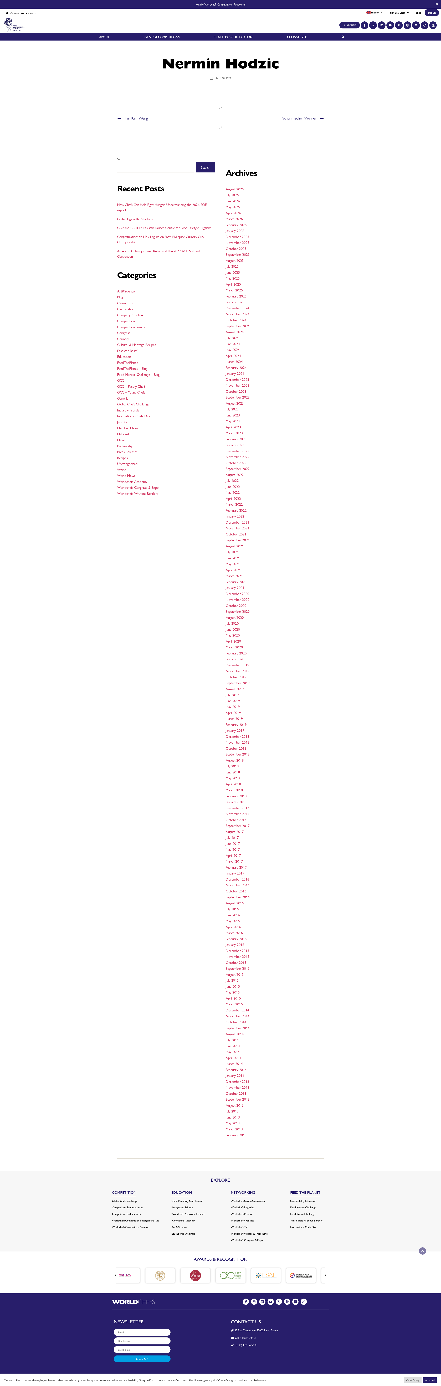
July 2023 (232, 408)
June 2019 (233, 700)
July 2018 (232, 765)
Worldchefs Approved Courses (188, 1214)
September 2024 (238, 325)
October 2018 (236, 748)
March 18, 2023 (223, 78)
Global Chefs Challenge (133, 403)
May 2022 (233, 492)
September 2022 (238, 468)
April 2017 (233, 855)
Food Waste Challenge (302, 1214)
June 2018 (233, 771)
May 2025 (233, 278)
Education (124, 356)
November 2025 (237, 242)
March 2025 (234, 289)
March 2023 (234, 432)
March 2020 (234, 646)
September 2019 (238, 682)
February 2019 (236, 724)
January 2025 (235, 301)
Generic (122, 398)
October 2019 (236, 676)
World (121, 469)
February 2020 (236, 652)
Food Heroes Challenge (303, 1207)
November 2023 (237, 385)
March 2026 (234, 218)
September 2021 (238, 539)
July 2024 (232, 337)
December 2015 (237, 950)
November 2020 (237, 599)
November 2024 (237, 313)
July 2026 (232, 194)
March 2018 (234, 789)
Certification (125, 308)
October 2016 (236, 890)
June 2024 (233, 343)
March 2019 (234, 718)
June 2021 (233, 557)
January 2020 (235, 658)
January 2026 (235, 230)
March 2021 (234, 575)
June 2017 (233, 843)
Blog (120, 296)
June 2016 (233, 914)
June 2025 (233, 272)
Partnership (125, 445)
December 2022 (237, 450)
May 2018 (233, 777)
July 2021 (232, 551)
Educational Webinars (183, 1233)
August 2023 (235, 403)
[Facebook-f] (364, 25)
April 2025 (233, 284)
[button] (325, 1275)
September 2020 (238, 611)
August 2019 (235, 688)
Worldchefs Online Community (248, 1201)
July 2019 (232, 694)
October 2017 (236, 819)
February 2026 (236, 224)
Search (120, 159)
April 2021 (233, 569)
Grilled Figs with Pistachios (135, 218)
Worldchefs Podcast (242, 1214)
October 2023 (236, 391)
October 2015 (236, 962)
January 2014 (235, 1075)
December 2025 (237, 236)
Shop (418, 12)
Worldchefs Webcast (242, 1220)
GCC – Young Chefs (131, 392)
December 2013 (237, 1081)
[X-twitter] (399, 25)
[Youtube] (390, 25)
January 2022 (235, 516)
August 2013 (235, 1105)
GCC (120, 380)
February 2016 (236, 938)
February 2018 (236, 795)
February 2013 (236, 1134)
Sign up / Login (397, 12)
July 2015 (232, 980)
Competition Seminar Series (127, 1207)
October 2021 (236, 533)
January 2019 (235, 730)
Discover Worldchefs (20, 12)
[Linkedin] (382, 25)
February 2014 (236, 1069)
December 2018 (237, 736)
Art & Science (179, 1227)
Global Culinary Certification (187, 1201)
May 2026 (233, 206)
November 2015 (237, 956)
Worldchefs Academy (132, 481)
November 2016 (237, 884)
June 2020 (233, 629)
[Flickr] (416, 25)
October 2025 (236, 248)
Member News (127, 427)
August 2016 (235, 902)
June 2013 (233, 1117)
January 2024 (235, 373)
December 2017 (237, 807)
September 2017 (238, 825)
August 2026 (235, 188)
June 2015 (233, 986)
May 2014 (233, 1051)
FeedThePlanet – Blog (132, 368)
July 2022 (232, 480)
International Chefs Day (133, 415)
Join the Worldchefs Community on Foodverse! (220, 4)
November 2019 (237, 670)
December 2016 (237, 879)
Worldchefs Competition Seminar (130, 1227)
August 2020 (235, 617)
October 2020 (236, 605)
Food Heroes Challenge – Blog (138, 374)
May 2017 (233, 849)
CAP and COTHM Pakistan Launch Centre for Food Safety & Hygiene (164, 227)
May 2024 (233, 349)
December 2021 (237, 522)
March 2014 (234, 1063)
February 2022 (236, 510)
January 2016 (235, 944)
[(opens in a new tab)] (132, 1275)
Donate (432, 12)
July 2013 (232, 1111)
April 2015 (233, 998)
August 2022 (235, 474)
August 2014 (235, 1033)
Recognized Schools (182, 1207)
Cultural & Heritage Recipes (136, 344)
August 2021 (235, 545)
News (121, 439)
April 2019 (233, 712)
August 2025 (235, 260)
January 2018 (235, 801)
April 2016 (233, 926)
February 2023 (236, 438)
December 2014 (237, 1009)
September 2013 (238, 1099)
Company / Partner (130, 314)
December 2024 (237, 307)
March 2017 (234, 861)
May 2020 (233, 635)
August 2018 (235, 760)
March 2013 (234, 1128)
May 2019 (233, 706)
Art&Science (126, 291)
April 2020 (233, 641)
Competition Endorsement (126, 1214)
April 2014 (233, 1057)
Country (123, 338)
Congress (123, 332)
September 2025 (238, 254)
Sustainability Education (303, 1201)
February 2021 (236, 581)
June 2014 (233, 1045)
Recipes (122, 457)
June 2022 (233, 486)
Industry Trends (128, 410)
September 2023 (238, 397)
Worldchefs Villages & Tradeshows (249, 1233)
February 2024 (236, 367)
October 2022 (236, 462)
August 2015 (235, 974)
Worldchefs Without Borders (137, 493)
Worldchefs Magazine (242, 1207)
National (123, 433)
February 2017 (236, 867)
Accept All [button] (430, 1380)
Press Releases (127, 451)
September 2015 (238, 968)
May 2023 (233, 420)
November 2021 (237, 527)
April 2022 (233, 498)
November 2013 (237, 1087)
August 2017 (235, 831)
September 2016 (238, 896)
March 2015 (234, 1003)
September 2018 (238, 754)
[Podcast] (407, 25)
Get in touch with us (245, 1338)
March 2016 (234, 932)
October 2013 (236, 1093)
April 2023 (233, 426)
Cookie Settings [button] (412, 1380)
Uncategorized (127, 463)
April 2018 (233, 783)
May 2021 (233, 563)
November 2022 (237, 456)
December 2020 (237, 593)
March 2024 (234, 361)
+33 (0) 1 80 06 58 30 (245, 1345)
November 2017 (237, 813)
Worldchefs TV (239, 1227)
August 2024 (235, 331)
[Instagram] (373, 25)
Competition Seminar (132, 326)
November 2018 (237, 742)
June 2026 (233, 200)
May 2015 (233, 992)
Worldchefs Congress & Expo (138, 487)
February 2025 (236, 296)
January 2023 (235, 444)
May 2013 (233, 1122)
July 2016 (232, 908)
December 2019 (237, 664)
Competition (126, 320)
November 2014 (237, 1015)
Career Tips (125, 302)
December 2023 (237, 379)
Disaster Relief (127, 350)
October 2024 (236, 319)
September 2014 (238, 1027)
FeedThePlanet (127, 362)
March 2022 (234, 504)
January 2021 (235, 587)
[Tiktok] (424, 25)
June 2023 (233, 415)
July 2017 (232, 837)
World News (126, 475)
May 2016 (233, 920)
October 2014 (236, 1021)
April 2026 (233, 212)
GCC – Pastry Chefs (131, 386)
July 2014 (232, 1039)
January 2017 (235, 873)
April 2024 (233, 355)
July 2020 (232, 623)
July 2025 (232, 266)
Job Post (123, 421)
